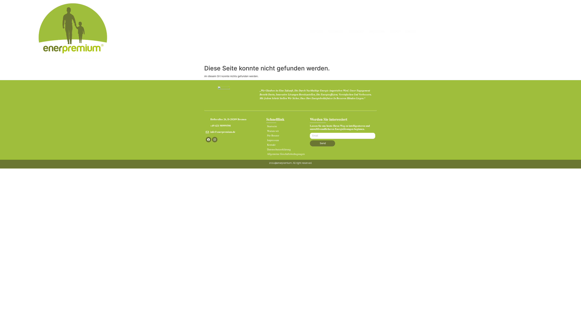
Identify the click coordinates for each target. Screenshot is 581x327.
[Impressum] (286, 140)
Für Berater (356, 31)
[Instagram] (214, 139)
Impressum (377, 31)
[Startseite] (286, 126)
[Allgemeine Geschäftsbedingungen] (286, 154)
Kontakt (411, 31)
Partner (395, 31)
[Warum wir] (286, 131)
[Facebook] (208, 139)
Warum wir (336, 31)
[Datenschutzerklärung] (286, 149)
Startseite (316, 31)
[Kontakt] (286, 145)
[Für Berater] (286, 136)
